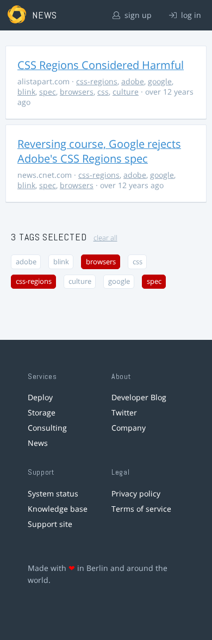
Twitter (124, 412)
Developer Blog (138, 397)
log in (190, 15)
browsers (76, 91)
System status (53, 493)
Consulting (47, 427)
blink (26, 91)
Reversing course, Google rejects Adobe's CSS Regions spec (99, 151)
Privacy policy (135, 493)
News (38, 443)
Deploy (40, 397)
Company (128, 427)
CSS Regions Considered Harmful (100, 65)
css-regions (96, 81)
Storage (41, 412)
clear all (105, 238)
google (160, 81)
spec (47, 91)
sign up (137, 15)
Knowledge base (58, 509)
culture (126, 91)
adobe (132, 81)
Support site (50, 524)
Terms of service (141, 509)
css (103, 91)
